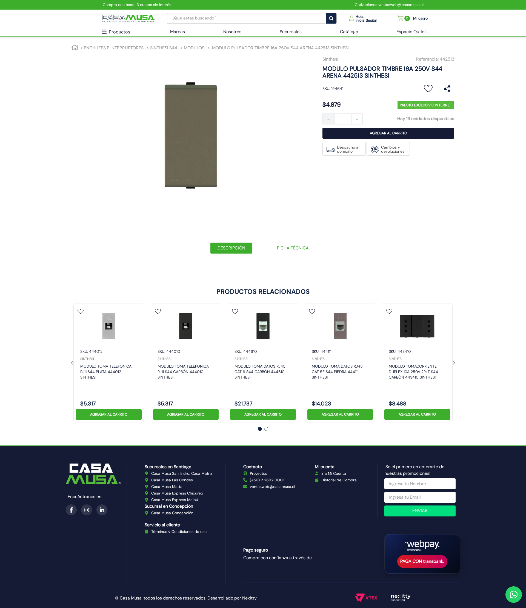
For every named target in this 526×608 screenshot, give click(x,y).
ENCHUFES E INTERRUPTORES (114, 48)
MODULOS (194, 48)
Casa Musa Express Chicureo (177, 493)
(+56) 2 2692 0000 (267, 480)
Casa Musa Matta (166, 486)
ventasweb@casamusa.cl (272, 486)
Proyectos (258, 473)
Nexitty (249, 598)
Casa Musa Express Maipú (174, 499)
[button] (363, 18)
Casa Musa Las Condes (172, 480)
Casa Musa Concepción (172, 512)
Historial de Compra (339, 480)
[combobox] (252, 18)
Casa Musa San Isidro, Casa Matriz (181, 473)
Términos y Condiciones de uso (179, 531)
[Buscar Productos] (332, 18)
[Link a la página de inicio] (74, 48)
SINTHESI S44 (163, 48)
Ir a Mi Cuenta (333, 473)
